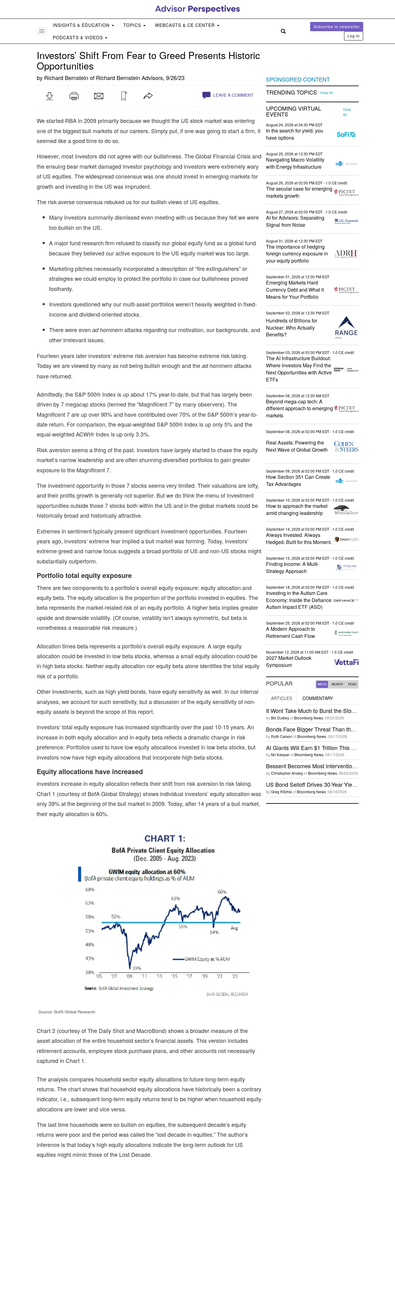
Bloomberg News (308, 717)
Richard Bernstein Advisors (129, 78)
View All (326, 92)
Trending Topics (291, 92)
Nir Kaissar (280, 754)
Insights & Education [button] (82, 25)
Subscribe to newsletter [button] (337, 26)
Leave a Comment (232, 95)
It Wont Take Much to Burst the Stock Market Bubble (330, 710)
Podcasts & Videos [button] (78, 37)
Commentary (317, 698)
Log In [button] (353, 35)
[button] (49, 96)
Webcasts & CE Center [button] (185, 25)
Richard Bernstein (66, 78)
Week (322, 684)
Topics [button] (133, 25)
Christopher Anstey (287, 773)
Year (352, 684)
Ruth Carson (281, 736)
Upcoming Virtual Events (293, 111)
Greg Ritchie (281, 791)
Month (337, 684)
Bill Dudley (280, 717)
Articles (281, 698)
